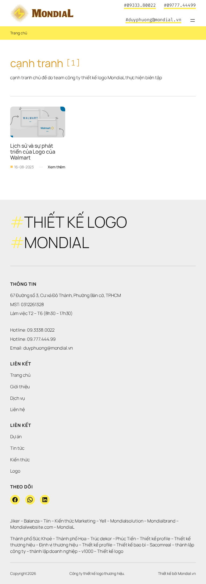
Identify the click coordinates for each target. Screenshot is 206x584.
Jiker (15, 521)
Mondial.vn (187, 573)
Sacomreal (160, 545)
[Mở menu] (192, 20)
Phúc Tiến (126, 538)
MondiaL (65, 527)
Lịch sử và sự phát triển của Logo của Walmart (33, 151)
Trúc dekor (101, 538)
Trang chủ (18, 32)
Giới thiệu (20, 386)
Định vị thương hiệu (59, 545)
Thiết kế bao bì (131, 545)
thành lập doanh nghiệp (54, 551)
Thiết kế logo (110, 551)
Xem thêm (56, 167)
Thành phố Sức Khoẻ (31, 538)
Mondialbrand (161, 521)
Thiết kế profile (155, 538)
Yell (103, 521)
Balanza (31, 521)
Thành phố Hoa (71, 538)
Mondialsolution (127, 521)
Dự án (16, 436)
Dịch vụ (17, 398)
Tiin (47, 521)
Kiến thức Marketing (75, 521)
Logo (15, 471)
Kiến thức (20, 459)
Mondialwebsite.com (31, 527)
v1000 (87, 551)
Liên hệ (17, 409)
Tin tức (17, 448)
